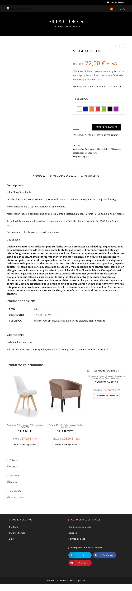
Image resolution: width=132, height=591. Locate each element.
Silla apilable (13, 239)
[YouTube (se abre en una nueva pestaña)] (22, 2)
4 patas (86, 156)
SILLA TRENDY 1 (66, 431)
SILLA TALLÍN (25, 431)
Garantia (72, 532)
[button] (95, 135)
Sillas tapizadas (76, 425)
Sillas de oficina (36, 425)
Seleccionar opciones (25, 444)
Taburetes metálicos (113, 378)
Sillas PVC (92, 152)
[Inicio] (53, 26)
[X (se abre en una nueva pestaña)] (8, 2)
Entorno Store (64, 580)
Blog (11, 538)
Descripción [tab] (39, 176)
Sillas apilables (103, 149)
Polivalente (90, 149)
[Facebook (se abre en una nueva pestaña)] (11, 2)
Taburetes (109, 376)
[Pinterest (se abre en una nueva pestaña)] (15, 2)
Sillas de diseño (62, 425)
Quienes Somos (17, 532)
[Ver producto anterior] (117, 46)
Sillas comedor (23, 425)
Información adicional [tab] (63, 176)
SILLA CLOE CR (73, 26)
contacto (12, 293)
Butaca (52, 425)
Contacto (14, 526)
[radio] (79, 109)
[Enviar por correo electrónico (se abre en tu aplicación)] (26, 2)
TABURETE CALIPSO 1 (106, 382)
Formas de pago (76, 538)
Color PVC (81, 98)
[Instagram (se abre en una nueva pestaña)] (18, 2)
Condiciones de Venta (79, 526)
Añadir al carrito (107, 127)
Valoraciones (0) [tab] (90, 176)
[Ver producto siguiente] (123, 46)
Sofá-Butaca (66, 427)
